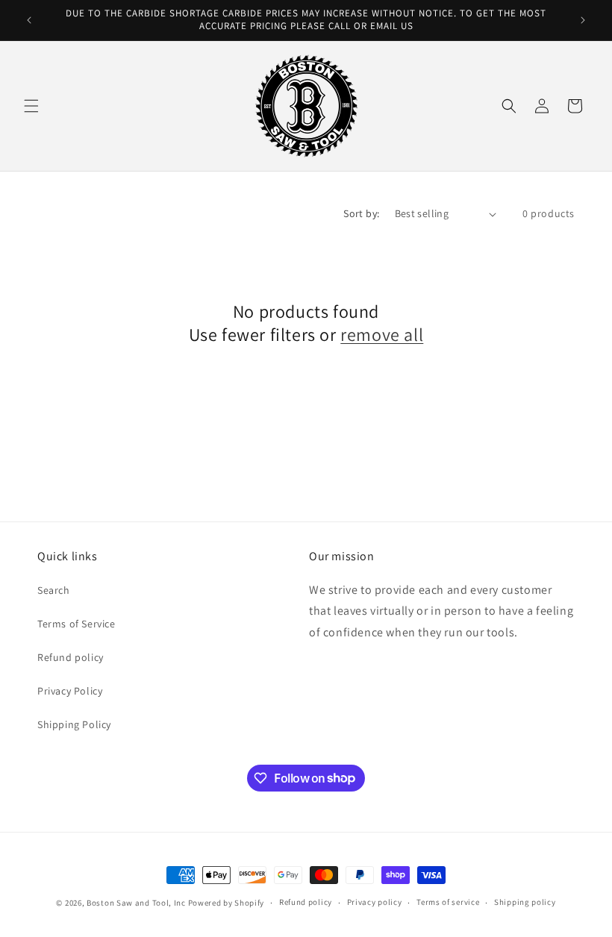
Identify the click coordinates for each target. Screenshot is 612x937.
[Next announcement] (582, 20)
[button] (31, 106)
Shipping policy (525, 902)
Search (53, 590)
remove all (381, 334)
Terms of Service (76, 623)
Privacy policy (374, 902)
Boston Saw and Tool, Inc (136, 902)
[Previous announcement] (29, 20)
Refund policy (70, 657)
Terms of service (447, 902)
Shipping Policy (74, 724)
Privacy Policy (69, 691)
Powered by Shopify (226, 902)
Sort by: (361, 213)
